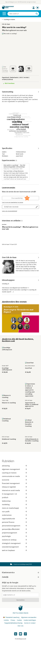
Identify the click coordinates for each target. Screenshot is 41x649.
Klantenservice (8, 572)
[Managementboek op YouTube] (20, 633)
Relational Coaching (9, 439)
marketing (6, 505)
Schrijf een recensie (11, 207)
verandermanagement (10, 547)
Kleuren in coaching (9, 403)
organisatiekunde (8, 519)
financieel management (11, 483)
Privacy (13, 620)
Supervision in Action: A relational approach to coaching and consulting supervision (31, 404)
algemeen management (11, 469)
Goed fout (28, 368)
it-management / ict (9, 494)
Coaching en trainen (9, 19)
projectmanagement (9, 533)
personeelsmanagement (11, 526)
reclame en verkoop (9, 540)
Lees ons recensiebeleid (9, 211)
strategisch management (11, 543)
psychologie (6, 536)
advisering (6, 466)
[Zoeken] (36, 14)
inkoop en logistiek (9, 487)
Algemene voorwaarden (28, 617)
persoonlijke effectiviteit (11, 529)
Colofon (6, 620)
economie (5, 480)
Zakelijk (5, 577)
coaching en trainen (9, 473)
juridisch (5, 497)
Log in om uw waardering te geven (12, 202)
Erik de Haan (6, 24)
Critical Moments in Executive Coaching (31, 440)
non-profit (5, 512)
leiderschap (6, 501)
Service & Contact (29, 623)
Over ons (20, 626)
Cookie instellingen (30, 620)
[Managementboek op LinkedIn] (15, 633)
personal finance (8, 522)
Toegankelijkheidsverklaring (13, 623)
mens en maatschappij (10, 508)
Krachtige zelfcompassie (7, 369)
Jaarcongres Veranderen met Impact (18, 310)
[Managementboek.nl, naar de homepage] (8, 8)
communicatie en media (11, 476)
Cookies (19, 620)
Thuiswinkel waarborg (12, 617)
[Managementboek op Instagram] (25, 633)
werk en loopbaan (8, 550)
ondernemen (7, 515)
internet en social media (11, 490)
